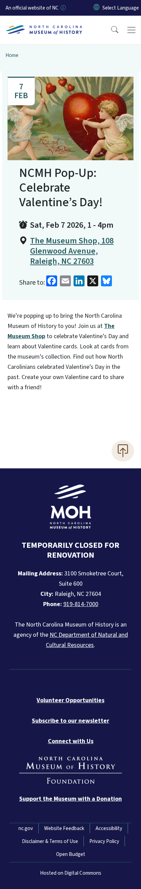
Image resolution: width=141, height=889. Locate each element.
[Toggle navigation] (131, 30)
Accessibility (108, 828)
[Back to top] (123, 451)
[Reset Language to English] (96, 8)
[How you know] (63, 8)
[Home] (43, 23)
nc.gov (25, 828)
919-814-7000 (80, 604)
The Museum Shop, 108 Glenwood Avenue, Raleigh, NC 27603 (72, 251)
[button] (110, 30)
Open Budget (70, 854)
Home (11, 55)
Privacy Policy (104, 841)
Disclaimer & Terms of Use (50, 841)
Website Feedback (64, 828)
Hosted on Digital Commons (70, 873)
